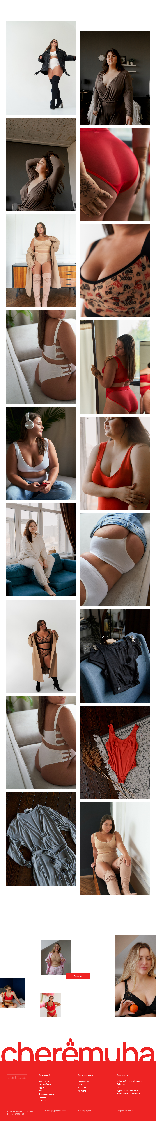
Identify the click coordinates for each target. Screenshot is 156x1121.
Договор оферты (85, 1110)
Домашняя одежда (47, 1094)
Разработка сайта (125, 1110)
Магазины (82, 1087)
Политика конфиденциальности (53, 1110)
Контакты (82, 1091)
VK (118, 1087)
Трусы (41, 1087)
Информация (83, 1081)
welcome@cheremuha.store (129, 1081)
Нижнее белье (45, 1084)
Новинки (42, 1097)
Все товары (44, 1081)
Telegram (78, 976)
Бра (40, 1090)
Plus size (42, 1100)
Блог (80, 1084)
